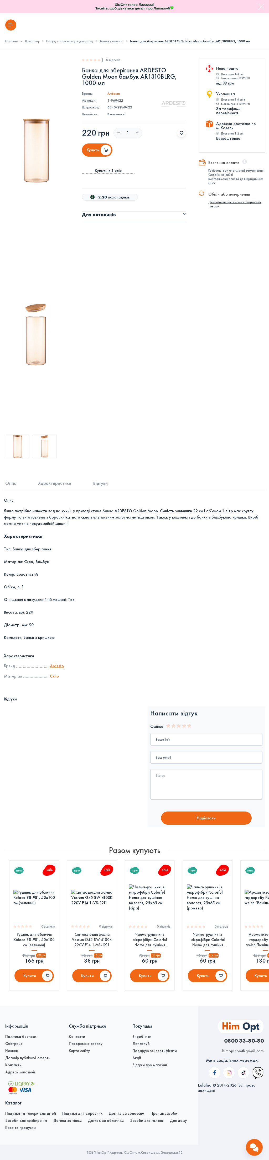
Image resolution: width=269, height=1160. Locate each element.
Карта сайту (79, 1050)
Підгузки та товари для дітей (30, 1113)
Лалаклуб (141, 1043)
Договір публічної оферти (27, 1058)
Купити (29, 975)
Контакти (13, 1065)
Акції (136, 1058)
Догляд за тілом (67, 1120)
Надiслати (206, 817)
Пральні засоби (164, 1113)
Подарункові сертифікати (154, 1050)
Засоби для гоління (147, 1120)
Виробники (141, 1036)
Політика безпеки (20, 1036)
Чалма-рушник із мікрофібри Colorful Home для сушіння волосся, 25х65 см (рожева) (208, 940)
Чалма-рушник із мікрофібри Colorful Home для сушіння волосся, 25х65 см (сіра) (150, 940)
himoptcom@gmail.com (243, 1050)
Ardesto (113, 93)
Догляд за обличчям (106, 1120)
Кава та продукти (20, 1127)
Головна (11, 41)
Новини (11, 1050)
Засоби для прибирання (26, 1120)
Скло (54, 676)
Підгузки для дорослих (82, 1113)
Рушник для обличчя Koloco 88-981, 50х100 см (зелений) (34, 939)
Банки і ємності (111, 41)
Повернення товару (85, 1043)
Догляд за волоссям (126, 1113)
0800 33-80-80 (244, 1040)
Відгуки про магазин (149, 1065)
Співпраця (13, 1043)
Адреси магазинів (20, 1072)
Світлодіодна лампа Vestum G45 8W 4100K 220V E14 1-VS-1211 (92, 939)
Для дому (32, 41)
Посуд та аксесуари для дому (70, 41)
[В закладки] (181, 133)
